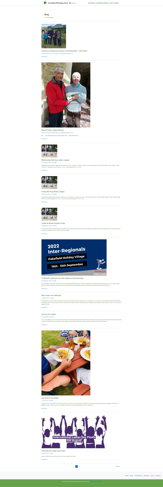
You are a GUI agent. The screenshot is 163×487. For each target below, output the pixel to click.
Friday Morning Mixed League (52, 192)
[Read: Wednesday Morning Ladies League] (49, 151)
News (93, 3)
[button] (95, 3)
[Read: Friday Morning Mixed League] (49, 182)
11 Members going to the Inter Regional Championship (62, 278)
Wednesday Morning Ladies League (55, 160)
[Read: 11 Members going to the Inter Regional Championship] (74, 257)
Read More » (44, 56)
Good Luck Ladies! (48, 314)
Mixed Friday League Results (52, 130)
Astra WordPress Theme (95, 481)
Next (118, 466)
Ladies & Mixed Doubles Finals (53, 223)
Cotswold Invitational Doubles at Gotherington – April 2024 (64, 51)
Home (89, 3)
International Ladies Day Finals (53, 451)
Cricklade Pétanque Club (58, 3)
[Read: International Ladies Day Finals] (74, 431)
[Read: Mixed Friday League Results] (65, 95)
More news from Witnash (51, 295)
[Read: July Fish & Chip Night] (65, 362)
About (111, 3)
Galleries (117, 3)
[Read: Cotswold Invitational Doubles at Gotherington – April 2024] (53, 36)
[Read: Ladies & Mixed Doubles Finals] (49, 214)
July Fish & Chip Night (49, 398)
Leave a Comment (45, 53)
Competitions (99, 3)
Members (105, 3)
